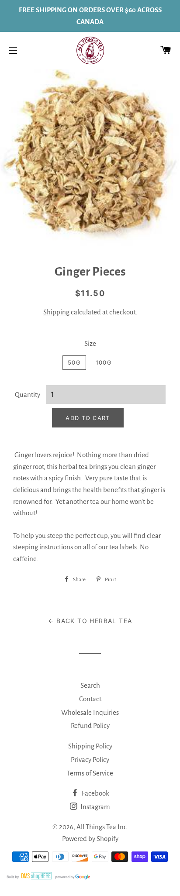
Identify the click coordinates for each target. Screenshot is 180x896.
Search (90, 685)
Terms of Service (90, 773)
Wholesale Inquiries (90, 712)
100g (104, 362)
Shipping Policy (90, 746)
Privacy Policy (90, 759)
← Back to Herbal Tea (90, 620)
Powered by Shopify (90, 838)
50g (74, 362)
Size (90, 343)
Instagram (94, 806)
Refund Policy (90, 725)
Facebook (94, 793)
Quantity (27, 394)
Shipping (56, 312)
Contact (90, 699)
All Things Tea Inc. (102, 827)
